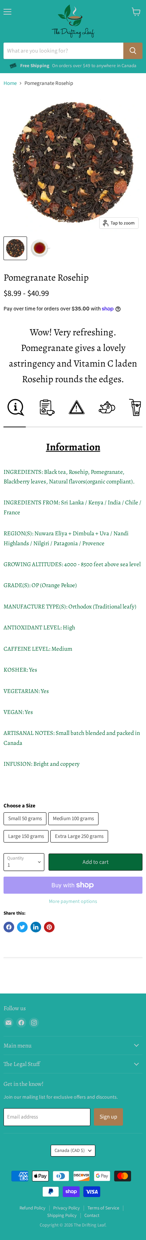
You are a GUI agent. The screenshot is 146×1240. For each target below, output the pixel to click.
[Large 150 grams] (27, 844)
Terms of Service (103, 1208)
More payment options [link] (73, 901)
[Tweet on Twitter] (22, 927)
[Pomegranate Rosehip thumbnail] (15, 248)
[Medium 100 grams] (74, 827)
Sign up (108, 1117)
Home (10, 83)
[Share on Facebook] (9, 927)
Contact (91, 1215)
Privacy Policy (66, 1208)
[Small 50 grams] (26, 827)
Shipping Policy (62, 1215)
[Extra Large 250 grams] (80, 844)
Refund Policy (32, 1208)
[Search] (132, 51)
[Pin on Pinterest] (49, 927)
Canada (70, 1150)
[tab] (15, 413)
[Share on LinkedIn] (35, 927)
